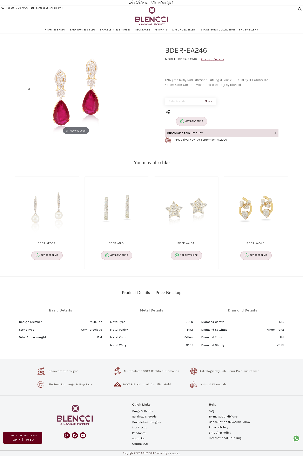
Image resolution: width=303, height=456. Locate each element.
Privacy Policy (218, 427)
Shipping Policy (220, 432)
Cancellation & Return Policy (229, 422)
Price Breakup (168, 292)
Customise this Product (185, 133)
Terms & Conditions (223, 416)
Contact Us (140, 444)
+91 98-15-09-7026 (17, 7)
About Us (138, 438)
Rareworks (174, 453)
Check (208, 101)
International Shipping (225, 438)
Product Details (212, 59)
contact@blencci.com (48, 7)
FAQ (211, 411)
